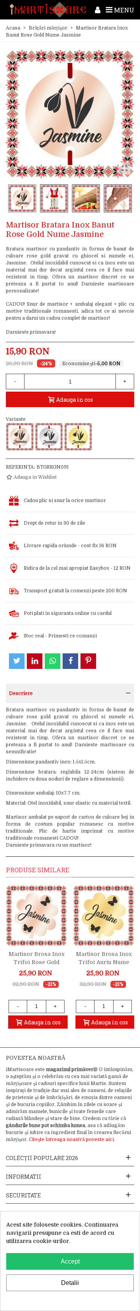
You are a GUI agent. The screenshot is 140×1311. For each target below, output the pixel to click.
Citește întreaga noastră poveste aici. (72, 1139)
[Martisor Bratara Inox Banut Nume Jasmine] (49, 437)
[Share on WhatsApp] (52, 661)
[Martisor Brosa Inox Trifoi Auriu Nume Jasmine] (103, 915)
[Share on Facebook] (70, 661)
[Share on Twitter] (16, 661)
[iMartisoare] (48, 10)
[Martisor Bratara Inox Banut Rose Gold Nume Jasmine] (20, 437)
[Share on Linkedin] (34, 661)
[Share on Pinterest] (88, 661)
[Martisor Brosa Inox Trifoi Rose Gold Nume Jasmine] (36, 915)
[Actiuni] (97, 9)
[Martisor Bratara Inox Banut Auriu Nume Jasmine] (78, 437)
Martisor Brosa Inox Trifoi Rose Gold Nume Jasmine (37, 962)
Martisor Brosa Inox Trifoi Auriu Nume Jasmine (104, 962)
